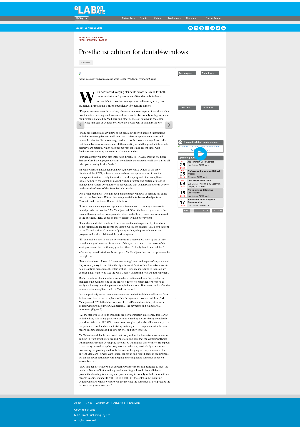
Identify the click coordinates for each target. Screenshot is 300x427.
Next (169, 125)
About (77, 403)
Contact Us (102, 403)
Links (88, 403)
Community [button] (192, 18)
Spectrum (92, 40)
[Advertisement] (200, 258)
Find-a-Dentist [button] (213, 18)
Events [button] (144, 18)
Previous (80, 125)
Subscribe (128, 18)
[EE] (91, 10)
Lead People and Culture (199, 181)
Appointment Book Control (201, 162)
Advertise (119, 403)
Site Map (134, 403)
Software (85, 62)
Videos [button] (158, 18)
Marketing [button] (174, 18)
